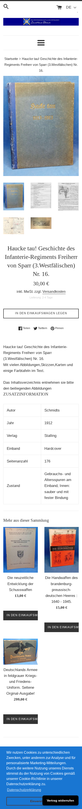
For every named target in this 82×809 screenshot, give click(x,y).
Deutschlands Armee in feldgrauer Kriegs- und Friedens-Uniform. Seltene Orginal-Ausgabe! (20, 682)
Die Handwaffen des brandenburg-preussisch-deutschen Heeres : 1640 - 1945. (61, 590)
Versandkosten (54, 291)
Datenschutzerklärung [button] (24, 790)
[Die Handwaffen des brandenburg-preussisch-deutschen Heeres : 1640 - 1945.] (61, 550)
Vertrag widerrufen (60, 800)
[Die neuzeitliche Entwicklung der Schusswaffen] (20, 550)
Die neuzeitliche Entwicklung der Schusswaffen (20, 584)
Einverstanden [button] (41, 801)
